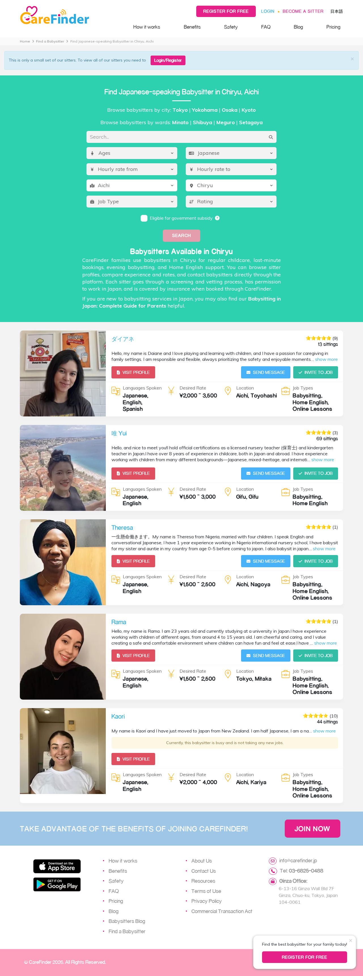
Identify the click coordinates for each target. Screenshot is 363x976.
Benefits (192, 26)
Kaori (118, 716)
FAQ (266, 26)
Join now (312, 828)
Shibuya (202, 122)
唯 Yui (119, 433)
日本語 (336, 11)
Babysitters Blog (127, 921)
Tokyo (180, 110)
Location (245, 388)
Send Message (269, 372)
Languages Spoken (142, 388)
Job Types (303, 388)
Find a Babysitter (50, 41)
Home (25, 41)
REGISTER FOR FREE (305, 957)
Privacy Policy (206, 901)
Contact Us (203, 871)
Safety (231, 26)
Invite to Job (319, 372)
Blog (298, 26)
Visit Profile (136, 372)
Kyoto (249, 110)
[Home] (71, 15)
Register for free (226, 11)
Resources (203, 881)
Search (181, 235)
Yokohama (205, 110)
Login (268, 11)
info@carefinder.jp (298, 860)
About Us (201, 860)
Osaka (229, 110)
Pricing (333, 26)
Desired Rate (193, 388)
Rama (118, 622)
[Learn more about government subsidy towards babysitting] (217, 218)
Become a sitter (303, 11)
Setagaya (251, 122)
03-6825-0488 (306, 870)
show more (326, 359)
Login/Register (168, 60)
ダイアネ (122, 338)
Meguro (225, 122)
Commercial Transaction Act (221, 911)
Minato (180, 122)
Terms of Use (206, 891)
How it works (146, 26)
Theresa (122, 527)
